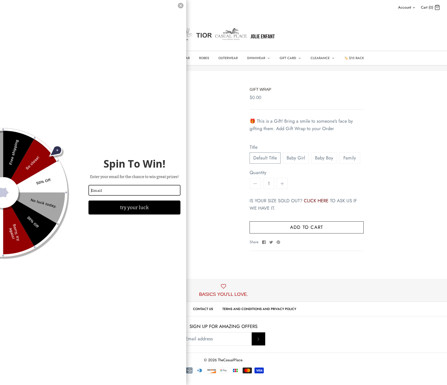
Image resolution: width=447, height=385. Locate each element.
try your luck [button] (134, 207)
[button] (180, 5)
